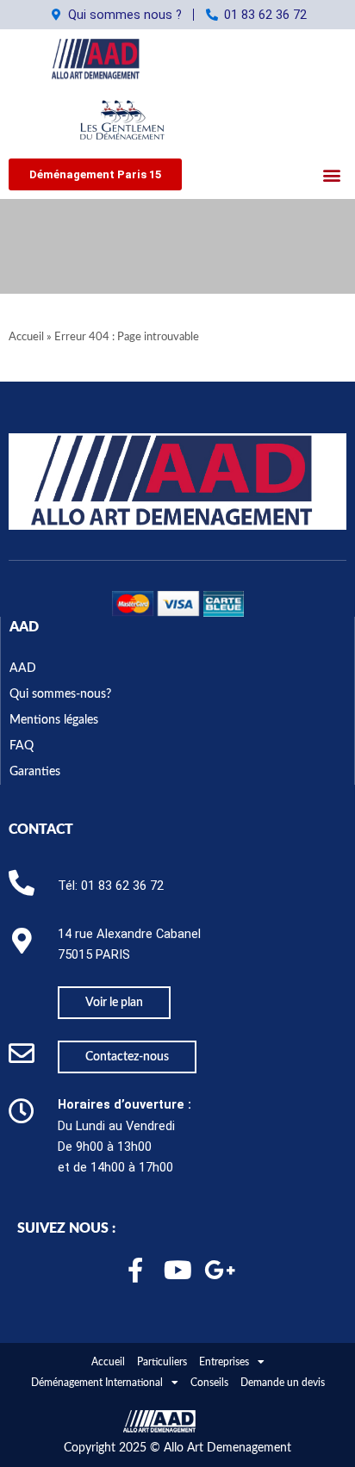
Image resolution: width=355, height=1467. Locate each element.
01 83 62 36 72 (122, 885)
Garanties (34, 772)
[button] (95, 174)
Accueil (26, 337)
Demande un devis (282, 1382)
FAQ (21, 746)
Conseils (209, 1382)
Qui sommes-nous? (60, 694)
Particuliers (162, 1362)
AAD (24, 627)
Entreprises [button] (224, 1362)
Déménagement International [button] (97, 1382)
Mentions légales (53, 720)
